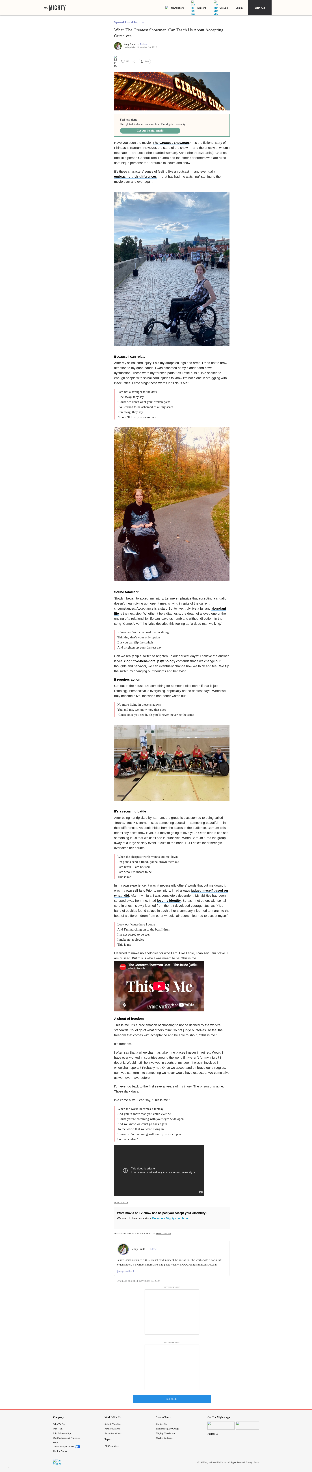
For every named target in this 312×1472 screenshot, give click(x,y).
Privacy (249, 1462)
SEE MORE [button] (171, 1399)
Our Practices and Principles (66, 1438)
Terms (256, 1462)
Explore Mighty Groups (167, 1428)
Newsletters (177, 7)
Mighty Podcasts (164, 1438)
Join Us (260, 8)
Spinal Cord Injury (129, 22)
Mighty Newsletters (165, 1433)
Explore (201, 7)
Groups (224, 7)
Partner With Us (112, 1428)
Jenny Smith (130, 44)
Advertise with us (113, 1433)
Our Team (57, 1428)
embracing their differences (135, 176)
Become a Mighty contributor (170, 1218)
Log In (239, 7)
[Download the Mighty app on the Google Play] (249, 1426)
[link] (55, 8)
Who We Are (59, 1424)
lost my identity (169, 900)
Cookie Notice (60, 1451)
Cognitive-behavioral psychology (149, 661)
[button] (143, 44)
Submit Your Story (114, 1424)
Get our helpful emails (150, 130)
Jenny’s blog (163, 1234)
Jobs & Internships (62, 1433)
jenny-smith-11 (125, 1271)
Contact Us (161, 1424)
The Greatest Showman (171, 143)
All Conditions (112, 1446)
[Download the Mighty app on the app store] (221, 1426)
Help (55, 1442)
